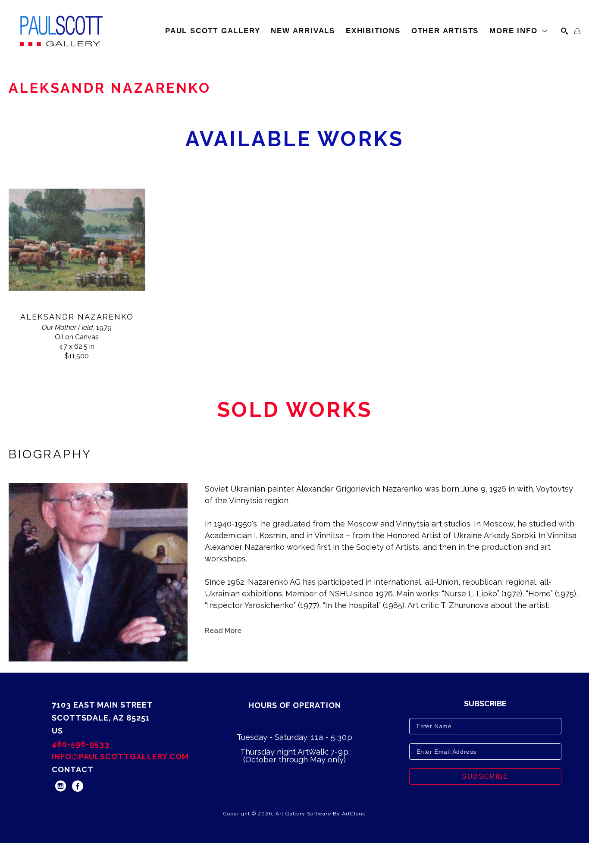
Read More (223, 631)
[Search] (564, 31)
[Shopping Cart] (577, 31)
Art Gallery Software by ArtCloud (321, 814)
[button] (518, 31)
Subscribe (485, 776)
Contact (73, 769)
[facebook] (77, 786)
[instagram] (60, 786)
